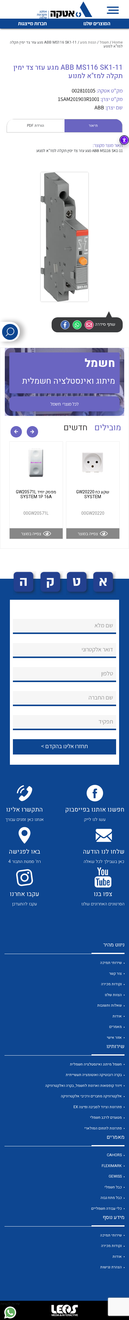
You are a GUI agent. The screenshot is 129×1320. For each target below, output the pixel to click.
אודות (117, 1016)
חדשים (76, 428)
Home (117, 42)
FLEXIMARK (112, 1166)
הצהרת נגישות (111, 1267)
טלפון (107, 673)
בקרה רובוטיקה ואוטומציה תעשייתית (94, 1075)
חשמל (104, 42)
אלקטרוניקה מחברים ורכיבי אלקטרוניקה (91, 1096)
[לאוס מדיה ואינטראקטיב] (64, 1310)
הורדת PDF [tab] (35, 125)
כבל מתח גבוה (111, 1197)
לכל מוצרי (64, 404)
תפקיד (105, 721)
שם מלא (103, 625)
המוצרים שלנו (96, 23)
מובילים (107, 428)
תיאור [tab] (93, 125)
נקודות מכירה (111, 984)
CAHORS (114, 1155)
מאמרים (115, 1026)
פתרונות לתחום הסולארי (103, 1128)
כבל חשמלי (113, 1187)
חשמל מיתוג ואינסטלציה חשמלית (96, 1064)
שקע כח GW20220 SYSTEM (92, 494)
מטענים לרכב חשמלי (106, 1117)
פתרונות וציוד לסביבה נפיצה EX (98, 1107)
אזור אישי (114, 1037)
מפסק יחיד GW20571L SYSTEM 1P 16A (36, 494)
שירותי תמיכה (111, 962)
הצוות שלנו (113, 995)
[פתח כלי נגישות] (124, 140)
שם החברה (100, 697)
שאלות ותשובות (109, 1005)
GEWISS (115, 1176)
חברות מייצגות (32, 23)
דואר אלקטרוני (97, 649)
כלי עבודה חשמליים (106, 1208)
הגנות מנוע (88, 42)
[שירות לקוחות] (10, 1312)
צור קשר (115, 973)
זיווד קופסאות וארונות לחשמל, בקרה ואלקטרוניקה (83, 1085)
